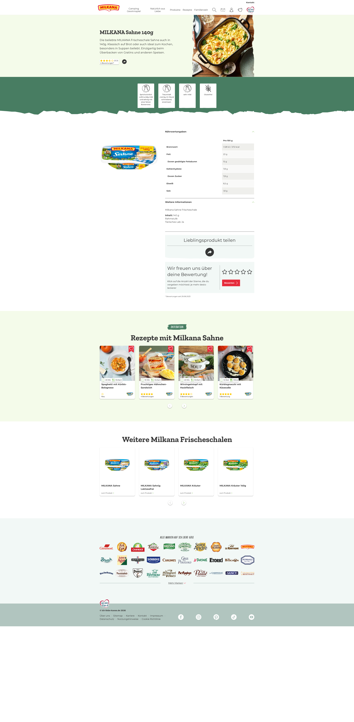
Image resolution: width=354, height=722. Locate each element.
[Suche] (214, 10)
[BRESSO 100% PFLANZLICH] (185, 546)
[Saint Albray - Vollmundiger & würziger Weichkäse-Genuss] (216, 547)
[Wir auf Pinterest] (216, 617)
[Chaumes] (169, 560)
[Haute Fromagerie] (138, 560)
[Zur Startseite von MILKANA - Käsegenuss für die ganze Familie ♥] (108, 7)
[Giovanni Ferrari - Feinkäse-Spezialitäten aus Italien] (153, 547)
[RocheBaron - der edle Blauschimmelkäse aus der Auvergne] (106, 573)
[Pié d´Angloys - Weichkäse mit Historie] (185, 573)
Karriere (130, 615)
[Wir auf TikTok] (234, 617)
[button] (124, 61)
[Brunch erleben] (106, 560)
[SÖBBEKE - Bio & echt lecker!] (153, 560)
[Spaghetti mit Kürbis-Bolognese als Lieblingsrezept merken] (131, 349)
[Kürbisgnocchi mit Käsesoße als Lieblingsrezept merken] (249, 349)
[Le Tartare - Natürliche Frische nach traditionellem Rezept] (200, 560)
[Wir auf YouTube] (251, 617)
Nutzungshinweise (128, 619)
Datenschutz (107, 619)
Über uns (105, 615)
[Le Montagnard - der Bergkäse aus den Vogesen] (169, 573)
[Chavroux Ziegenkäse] (138, 547)
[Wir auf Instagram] (198, 617)
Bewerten (229, 283)
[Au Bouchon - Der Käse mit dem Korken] (232, 560)
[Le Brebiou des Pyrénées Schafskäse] (153, 573)
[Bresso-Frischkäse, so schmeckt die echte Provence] (169, 547)
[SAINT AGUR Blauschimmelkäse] (122, 560)
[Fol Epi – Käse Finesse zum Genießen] (122, 547)
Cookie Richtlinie (151, 619)
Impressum (157, 615)
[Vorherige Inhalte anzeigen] (169, 405)
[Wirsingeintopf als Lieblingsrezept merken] (210, 349)
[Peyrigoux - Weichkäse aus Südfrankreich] (247, 560)
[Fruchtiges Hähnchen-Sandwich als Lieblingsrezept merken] (170, 349)
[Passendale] (122, 573)
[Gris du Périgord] (185, 560)
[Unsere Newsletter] (223, 10)
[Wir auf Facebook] (181, 617)
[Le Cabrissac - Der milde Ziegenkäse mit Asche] (216, 573)
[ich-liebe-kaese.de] (104, 603)
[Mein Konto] (231, 10)
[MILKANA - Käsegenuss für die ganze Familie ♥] (247, 547)
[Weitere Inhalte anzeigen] (184, 405)
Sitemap (118, 615)
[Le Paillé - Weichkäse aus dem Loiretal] (200, 573)
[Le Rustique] (232, 547)
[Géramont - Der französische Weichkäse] (106, 547)
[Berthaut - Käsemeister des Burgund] (247, 573)
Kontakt (250, 2)
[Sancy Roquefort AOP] (232, 573)
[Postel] (138, 573)
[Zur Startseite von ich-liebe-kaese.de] (250, 9)
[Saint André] (200, 547)
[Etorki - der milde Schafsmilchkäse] (216, 560)
